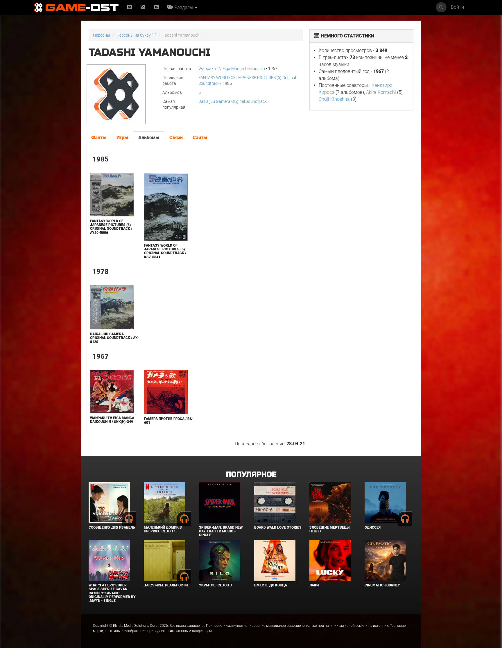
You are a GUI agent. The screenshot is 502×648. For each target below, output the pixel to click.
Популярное (251, 474)
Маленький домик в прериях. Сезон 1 (163, 529)
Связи (176, 137)
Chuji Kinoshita (334, 99)
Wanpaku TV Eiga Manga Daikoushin (231, 68)
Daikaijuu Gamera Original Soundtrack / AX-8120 (114, 338)
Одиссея (373, 527)
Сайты (200, 137)
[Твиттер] (129, 7)
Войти (457, 7)
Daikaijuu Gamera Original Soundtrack (232, 101)
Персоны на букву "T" (136, 35)
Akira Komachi (381, 92)
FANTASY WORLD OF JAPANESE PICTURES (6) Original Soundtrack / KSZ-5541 (165, 251)
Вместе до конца (270, 585)
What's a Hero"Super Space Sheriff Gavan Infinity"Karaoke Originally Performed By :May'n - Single (112, 593)
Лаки (314, 585)
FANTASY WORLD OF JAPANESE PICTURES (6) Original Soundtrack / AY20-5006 (111, 227)
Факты (99, 137)
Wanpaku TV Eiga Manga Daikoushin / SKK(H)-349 (112, 420)
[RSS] (143, 7)
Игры (122, 137)
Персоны (101, 35)
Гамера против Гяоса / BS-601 (168, 421)
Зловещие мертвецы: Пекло (330, 529)
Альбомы (148, 137)
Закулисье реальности (166, 585)
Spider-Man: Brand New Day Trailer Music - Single (221, 531)
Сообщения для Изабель (112, 527)
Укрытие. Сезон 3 (215, 585)
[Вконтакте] (156, 7)
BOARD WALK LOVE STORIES (278, 527)
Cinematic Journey (382, 585)
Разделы (183, 7)
